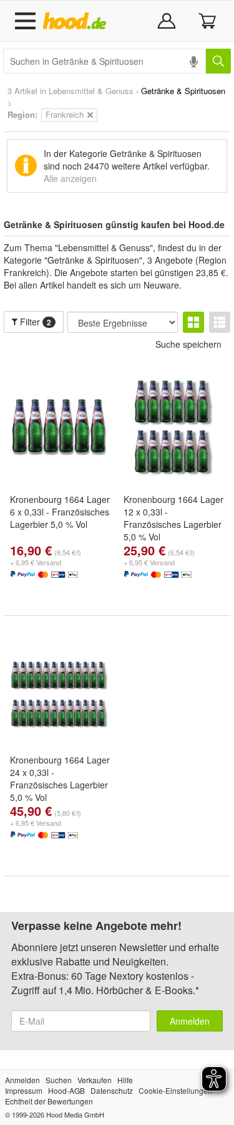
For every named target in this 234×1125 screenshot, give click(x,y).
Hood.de (77, 21)
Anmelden (190, 1021)
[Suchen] (218, 61)
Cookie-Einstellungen (175, 1090)
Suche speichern (188, 344)
